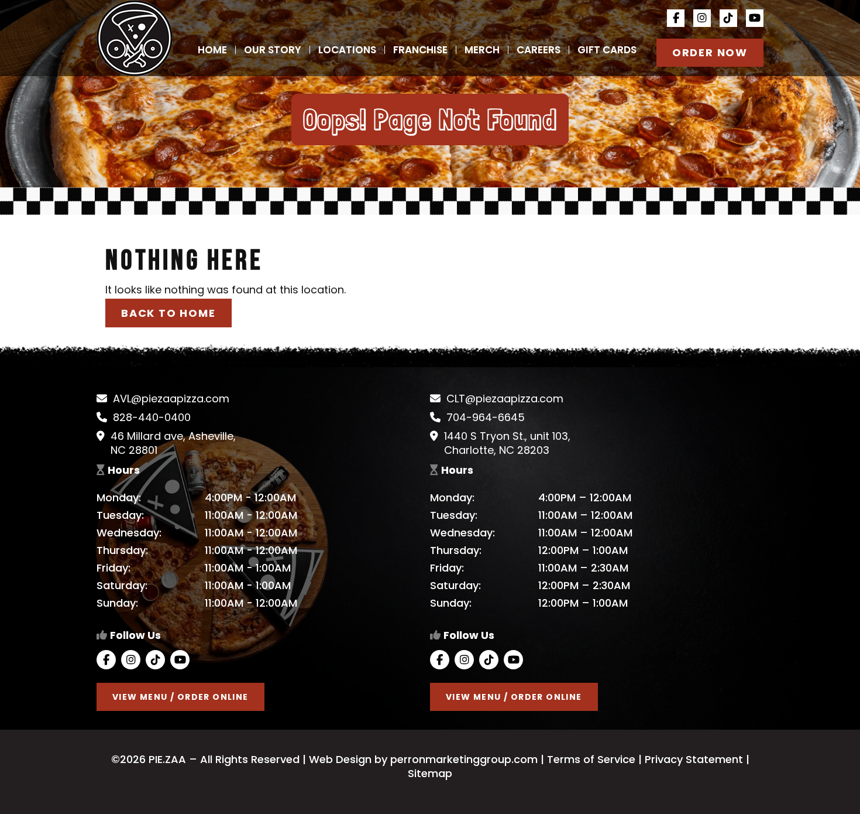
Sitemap (430, 773)
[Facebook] (675, 18)
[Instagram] (702, 18)
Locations (347, 50)
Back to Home (168, 313)
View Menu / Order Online (180, 697)
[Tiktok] (728, 18)
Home (212, 50)
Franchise (420, 50)
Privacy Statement (694, 759)
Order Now (710, 52)
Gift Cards (607, 50)
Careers (538, 50)
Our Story (272, 50)
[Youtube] (754, 18)
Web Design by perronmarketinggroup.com (422, 759)
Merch (482, 50)
